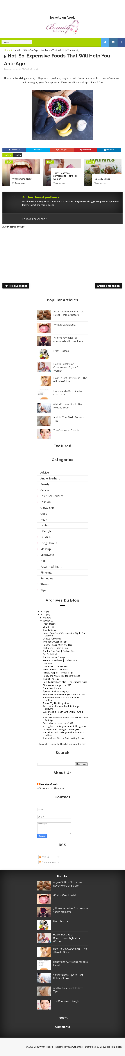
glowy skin (47, 507)
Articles (45, 856)
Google (54, 218)
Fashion (45, 502)
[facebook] (121, 42)
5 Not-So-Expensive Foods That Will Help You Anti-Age (65, 718)
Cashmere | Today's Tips (55, 647)
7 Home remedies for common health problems (61, 699)
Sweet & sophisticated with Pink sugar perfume (61, 707)
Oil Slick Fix (48, 626)
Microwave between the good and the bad (64, 694)
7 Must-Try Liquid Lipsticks (56, 703)
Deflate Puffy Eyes (52, 638)
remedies (46, 578)
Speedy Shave (49, 630)
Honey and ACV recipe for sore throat (61, 675)
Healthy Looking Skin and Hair (57, 644)
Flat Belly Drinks (102, 179)
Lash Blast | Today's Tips (55, 666)
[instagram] (113, 42)
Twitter (66, 218)
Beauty (45, 484)
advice (44, 472)
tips (43, 590)
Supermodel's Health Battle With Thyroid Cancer (63, 713)
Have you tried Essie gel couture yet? (61, 729)
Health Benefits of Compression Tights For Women (65, 176)
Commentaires (48, 862)
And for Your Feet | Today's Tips (59, 651)
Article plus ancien (108, 285)
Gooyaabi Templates (111, 1046)
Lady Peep (48, 663)
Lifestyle (46, 531)
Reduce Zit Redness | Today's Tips (60, 660)
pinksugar (47, 572)
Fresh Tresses (61, 350)
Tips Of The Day (51, 678)
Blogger (82, 744)
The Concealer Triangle (66, 430)
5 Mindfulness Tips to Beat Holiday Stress (63, 738)
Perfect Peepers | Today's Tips (58, 672)
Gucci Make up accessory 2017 (58, 723)
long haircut (48, 543)
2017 (43, 614)
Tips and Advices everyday (56, 691)
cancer (44, 490)
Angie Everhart (50, 478)
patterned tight (51, 566)
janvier (46, 620)
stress (44, 584)
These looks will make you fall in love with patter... (63, 733)
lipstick (45, 537)
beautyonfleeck (49, 784)
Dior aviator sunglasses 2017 (57, 685)
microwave (47, 555)
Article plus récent (16, 285)
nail (43, 561)
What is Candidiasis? (22, 179)
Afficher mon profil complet (50, 788)
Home (7, 50)
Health (16, 50)
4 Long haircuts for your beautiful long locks (64, 726)
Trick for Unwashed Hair (54, 641)
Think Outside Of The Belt (55, 669)
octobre (47, 617)
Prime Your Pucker (52, 688)
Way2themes (75, 1046)
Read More (97, 82)
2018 (43, 611)
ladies (44, 525)
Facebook (60, 218)
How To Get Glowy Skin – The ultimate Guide (65, 681)
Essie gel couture (51, 496)
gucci (44, 513)
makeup (45, 549)
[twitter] (105, 42)
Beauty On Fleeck (62, 6)
